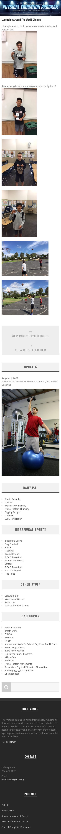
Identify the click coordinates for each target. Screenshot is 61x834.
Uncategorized (12, 673)
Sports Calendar (13, 499)
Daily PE (9, 515)
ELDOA (8, 502)
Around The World (14, 560)
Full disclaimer (9, 741)
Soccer (8, 547)
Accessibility (8, 810)
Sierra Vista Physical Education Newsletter (26, 667)
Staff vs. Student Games (17, 605)
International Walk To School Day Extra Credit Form (31, 644)
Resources (10, 602)
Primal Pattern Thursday (17, 508)
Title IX (5, 805)
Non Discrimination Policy (15, 821)
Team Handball (12, 553)
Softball (8, 563)
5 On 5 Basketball (14, 567)
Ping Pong (10, 573)
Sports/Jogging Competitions (19, 670)
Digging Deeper (12, 512)
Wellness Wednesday (15, 505)
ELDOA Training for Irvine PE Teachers (30, 335)
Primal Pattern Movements (18, 663)
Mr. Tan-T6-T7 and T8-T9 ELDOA (30, 350)
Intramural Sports (13, 540)
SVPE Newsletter (13, 518)
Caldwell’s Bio (11, 595)
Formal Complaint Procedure (16, 827)
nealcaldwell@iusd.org (13, 779)
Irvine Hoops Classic (15, 647)
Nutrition (9, 660)
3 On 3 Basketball (14, 557)
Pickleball (9, 550)
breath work (11, 630)
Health (8, 640)
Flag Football (11, 544)
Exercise (9, 637)
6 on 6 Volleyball (13, 570)
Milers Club (10, 657)
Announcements (13, 627)
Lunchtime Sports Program (18, 653)
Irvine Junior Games (14, 598)
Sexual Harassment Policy (15, 816)
